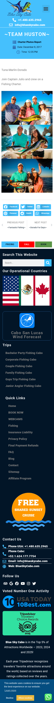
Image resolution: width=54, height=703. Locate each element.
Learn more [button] (10, 690)
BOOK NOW (15, 412)
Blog (11, 458)
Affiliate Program (19, 478)
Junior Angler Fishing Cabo (23, 386)
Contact (13, 465)
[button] (46, 9)
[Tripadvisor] (5, 583)
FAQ (11, 452)
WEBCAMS (15, 419)
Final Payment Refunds (23, 445)
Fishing (13, 425)
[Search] (48, 262)
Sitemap (13, 472)
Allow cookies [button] (25, 698)
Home (12, 406)
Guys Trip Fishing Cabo (20, 379)
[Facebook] (17, 583)
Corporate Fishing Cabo (20, 359)
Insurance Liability (20, 432)
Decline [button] (9, 698)
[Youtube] (23, 583)
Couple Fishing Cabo (18, 366)
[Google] (11, 583)
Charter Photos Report (29, 42)
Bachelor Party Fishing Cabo (24, 353)
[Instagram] (28, 583)
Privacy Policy (17, 439)
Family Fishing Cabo (18, 372)
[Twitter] (34, 583)
